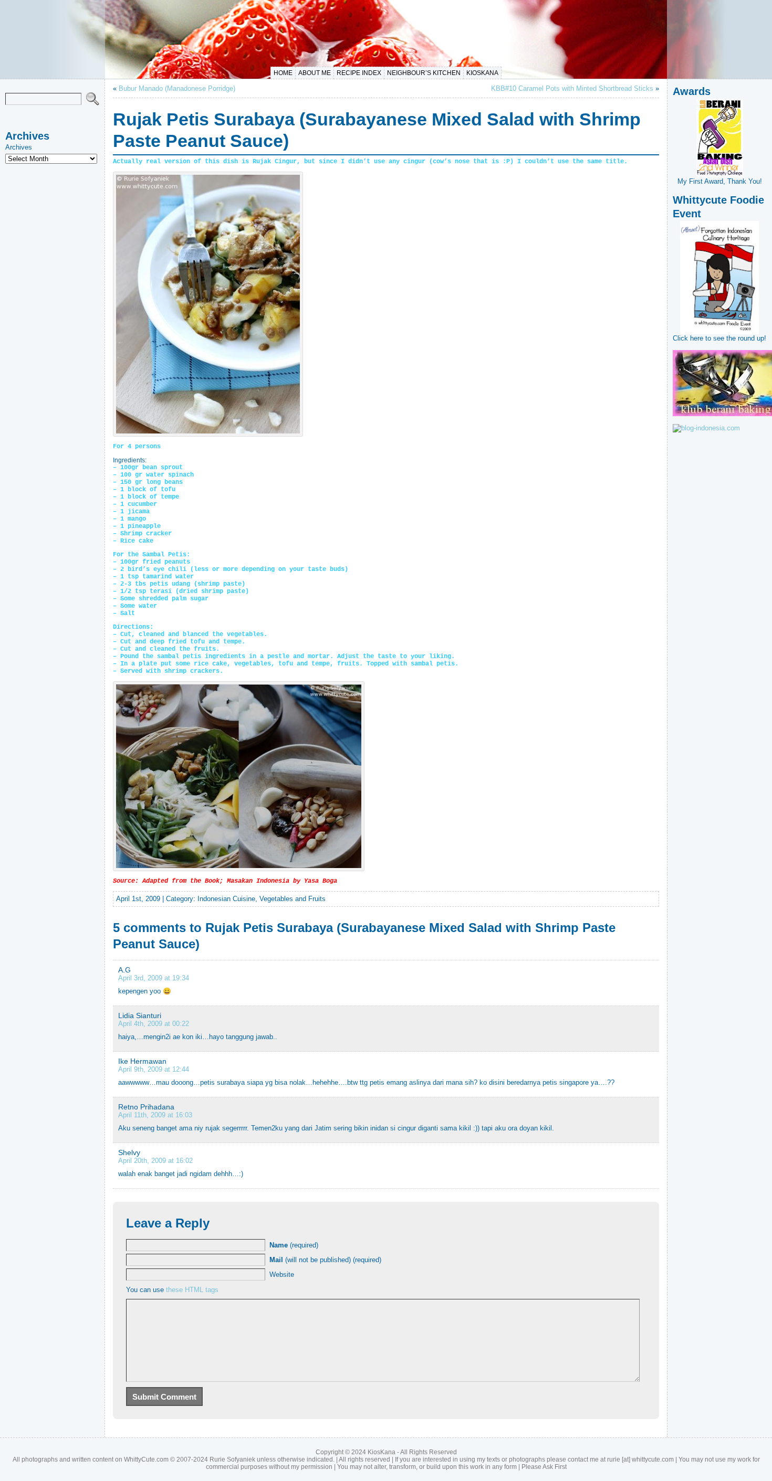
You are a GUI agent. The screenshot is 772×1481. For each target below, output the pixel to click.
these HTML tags (192, 1290)
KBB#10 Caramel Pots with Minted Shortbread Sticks (572, 88)
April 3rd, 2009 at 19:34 (153, 978)
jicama (139, 511)
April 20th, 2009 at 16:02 (155, 1161)
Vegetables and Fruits (292, 899)
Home (283, 73)
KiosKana (482, 73)
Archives (18, 147)
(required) (293, 1245)
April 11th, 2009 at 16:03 (155, 1115)
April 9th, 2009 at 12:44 (153, 1069)
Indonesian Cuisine (226, 899)
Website (281, 1274)
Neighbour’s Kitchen (424, 73)
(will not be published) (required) (325, 1260)
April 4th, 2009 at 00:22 (153, 1024)
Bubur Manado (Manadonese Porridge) (177, 88)
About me (314, 73)
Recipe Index (359, 73)
